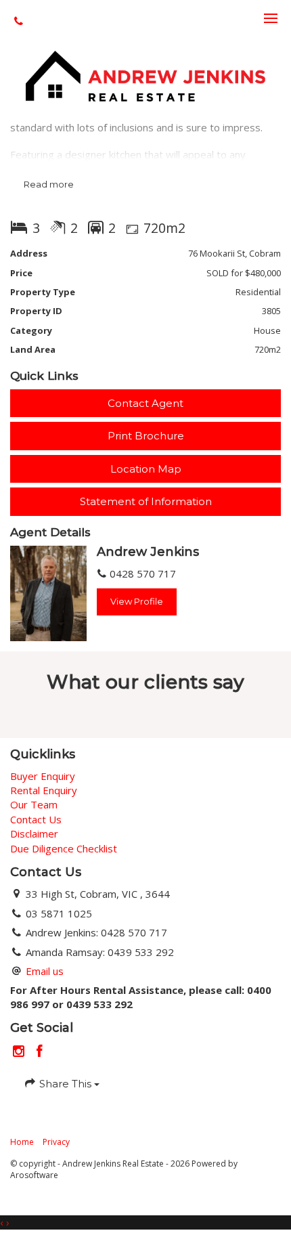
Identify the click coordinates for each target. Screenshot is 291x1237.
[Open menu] (270, 18)
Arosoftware (34, 1175)
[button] (145, 436)
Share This (65, 1083)
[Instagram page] (20, 1052)
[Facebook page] (40, 1052)
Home (22, 1142)
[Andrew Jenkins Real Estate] (145, 74)
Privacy (56, 1142)
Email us (45, 971)
